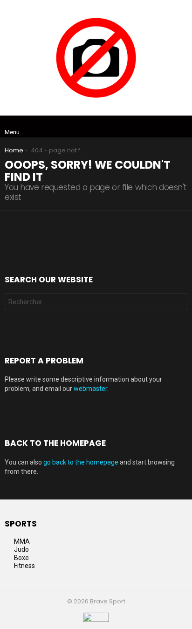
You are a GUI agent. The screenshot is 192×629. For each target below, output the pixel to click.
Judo (21, 549)
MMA (22, 541)
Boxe (21, 557)
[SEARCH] (181, 126)
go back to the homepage (80, 462)
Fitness (24, 565)
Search (178, 303)
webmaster (90, 388)
